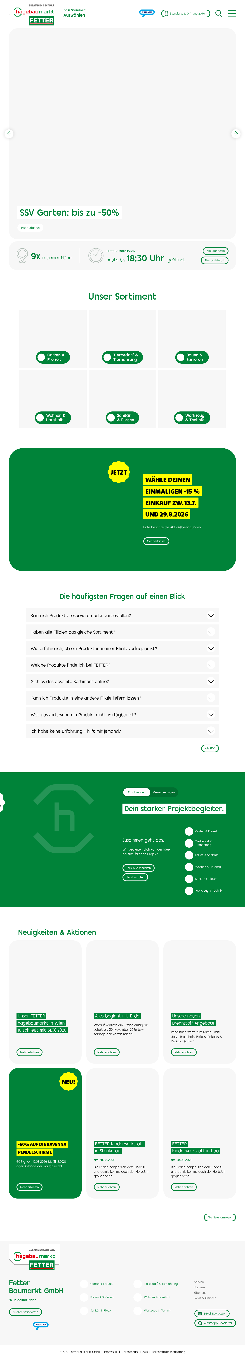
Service (199, 1282)
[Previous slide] (8, 133)
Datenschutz (130, 1352)
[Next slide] (235, 133)
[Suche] (219, 13)
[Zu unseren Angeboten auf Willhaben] (147, 14)
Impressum (110, 1352)
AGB (145, 1352)
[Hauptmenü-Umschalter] (232, 13)
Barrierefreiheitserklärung (168, 1352)
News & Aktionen (205, 1298)
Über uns (200, 1293)
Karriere (199, 1287)
